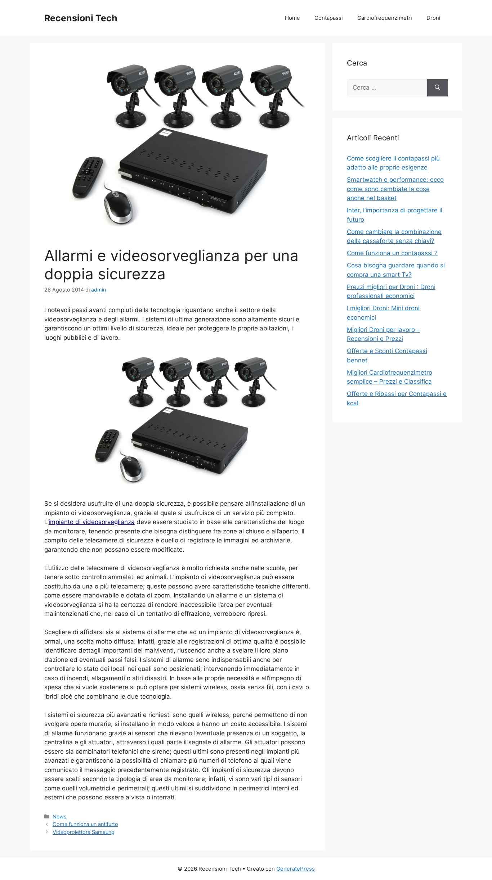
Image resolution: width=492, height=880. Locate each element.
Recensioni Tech (80, 18)
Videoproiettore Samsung (84, 832)
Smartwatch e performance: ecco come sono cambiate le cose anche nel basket (395, 189)
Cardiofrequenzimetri (384, 17)
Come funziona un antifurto (85, 824)
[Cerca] (437, 87)
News (60, 816)
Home (292, 17)
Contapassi (328, 17)
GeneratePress (295, 868)
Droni (433, 17)
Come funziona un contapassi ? (392, 253)
